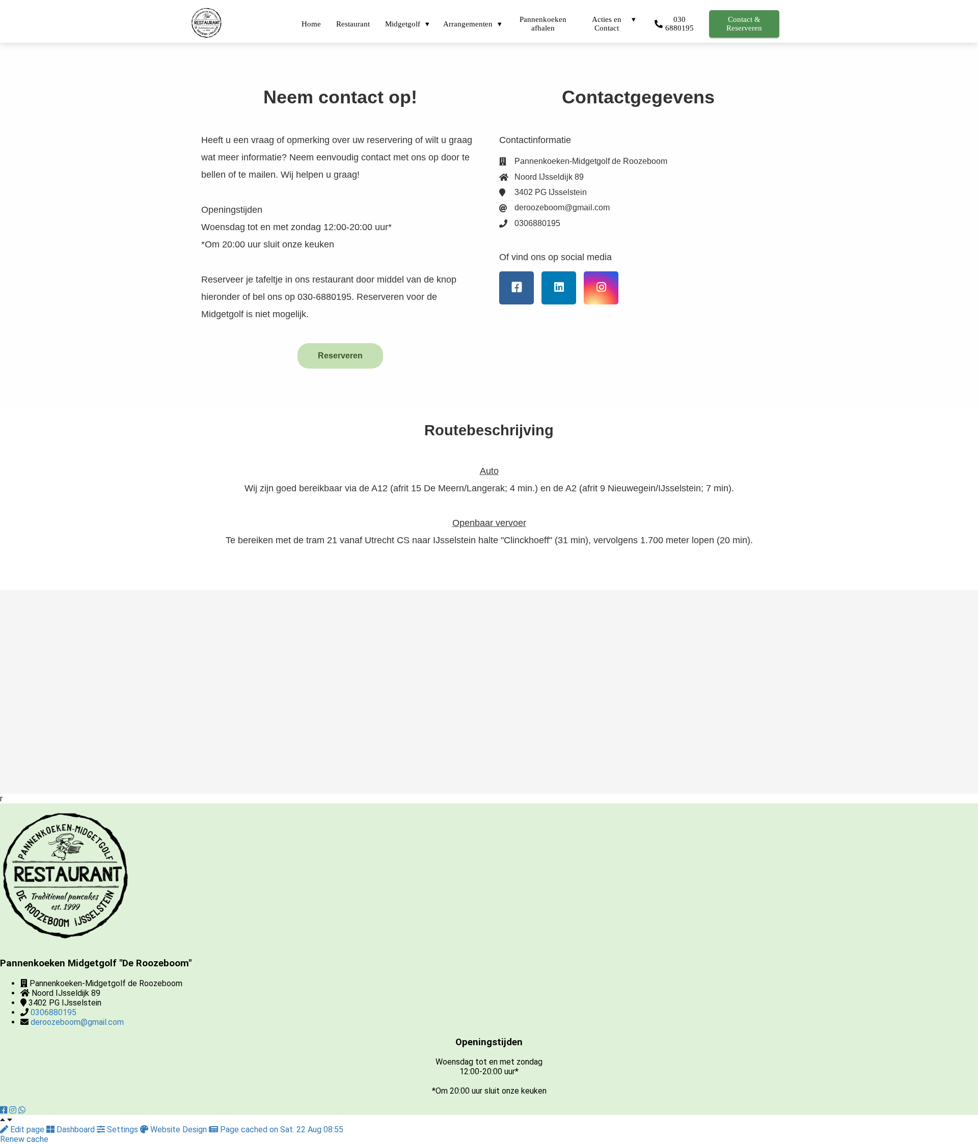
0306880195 (53, 1012)
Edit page (27, 1129)
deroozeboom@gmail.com (77, 1022)
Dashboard (76, 1129)
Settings (122, 1129)
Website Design (178, 1129)
